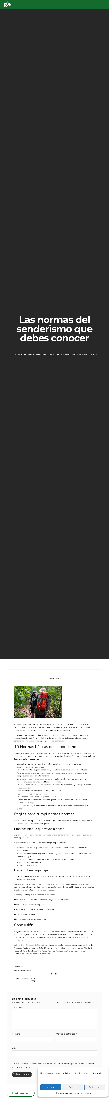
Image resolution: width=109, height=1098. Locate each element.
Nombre (17, 1033)
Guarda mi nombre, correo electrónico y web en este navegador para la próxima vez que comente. (53, 1065)
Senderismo (55, 678)
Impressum (86, 1093)
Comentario (17, 1007)
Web (14, 1047)
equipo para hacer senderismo (42, 779)
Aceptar (50, 1087)
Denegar (73, 1087)
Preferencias (94, 1087)
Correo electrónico (66, 1033)
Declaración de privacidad (67, 1093)
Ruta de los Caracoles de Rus (28, 945)
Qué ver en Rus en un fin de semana (24, 1093)
